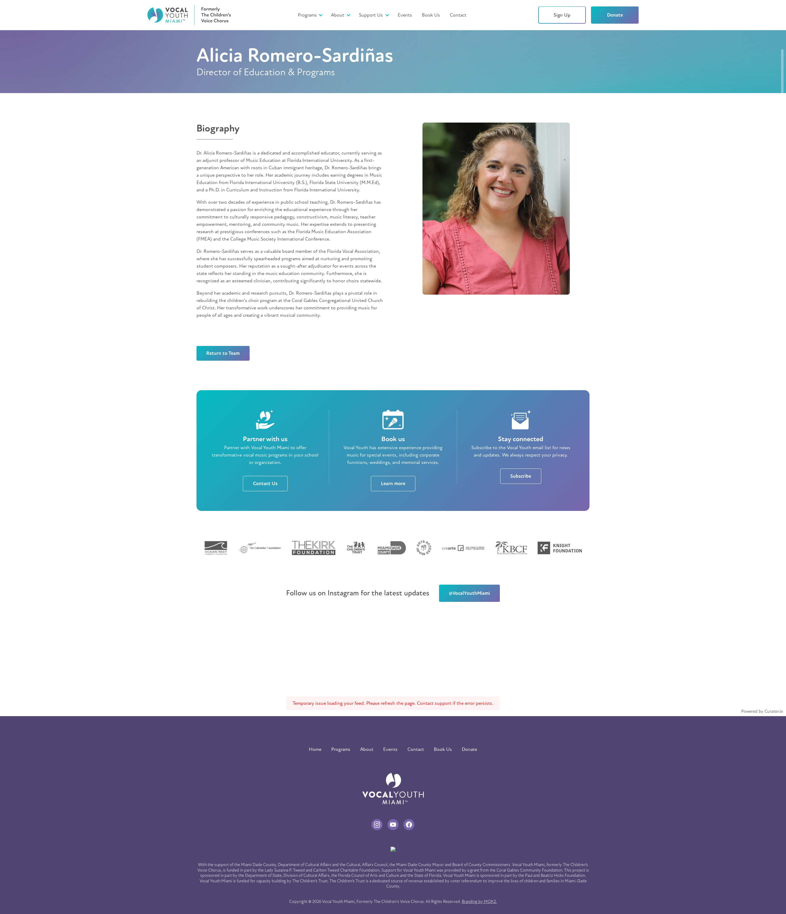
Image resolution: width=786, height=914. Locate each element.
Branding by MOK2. (479, 901)
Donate (615, 15)
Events (405, 15)
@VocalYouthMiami (469, 593)
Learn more (393, 484)
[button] (340, 15)
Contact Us (265, 484)
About (337, 15)
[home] (189, 15)
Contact (458, 15)
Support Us (371, 15)
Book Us (431, 15)
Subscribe (520, 476)
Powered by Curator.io (762, 711)
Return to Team (223, 353)
